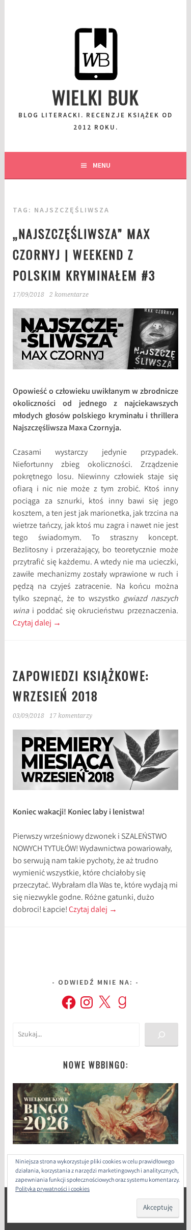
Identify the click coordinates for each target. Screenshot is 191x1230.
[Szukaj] (161, 1035)
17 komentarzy (70, 715)
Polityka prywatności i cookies (52, 1189)
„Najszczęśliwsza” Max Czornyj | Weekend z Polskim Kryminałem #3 (84, 254)
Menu (102, 165)
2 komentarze (69, 294)
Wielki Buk (95, 96)
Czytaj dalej (37, 623)
